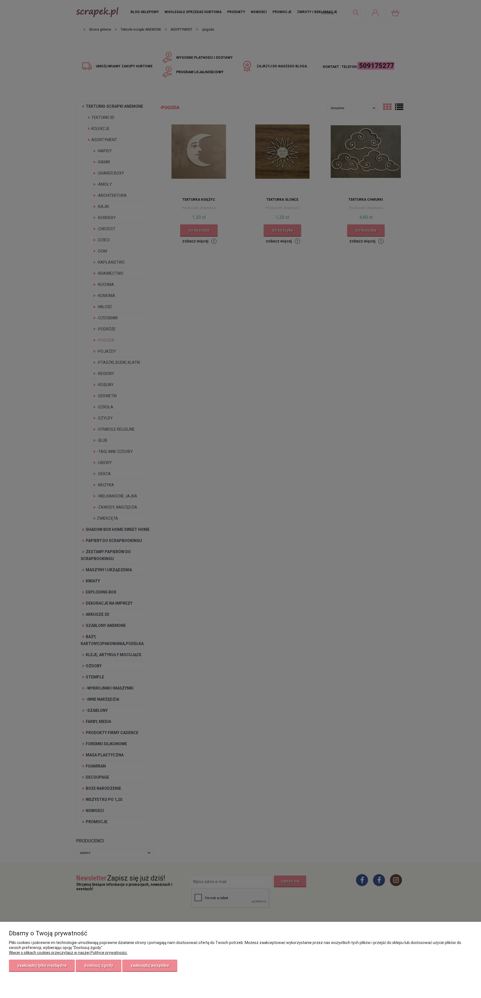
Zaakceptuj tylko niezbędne (42, 965)
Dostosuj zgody (98, 965)
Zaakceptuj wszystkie (150, 965)
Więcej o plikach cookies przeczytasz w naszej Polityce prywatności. (68, 952)
